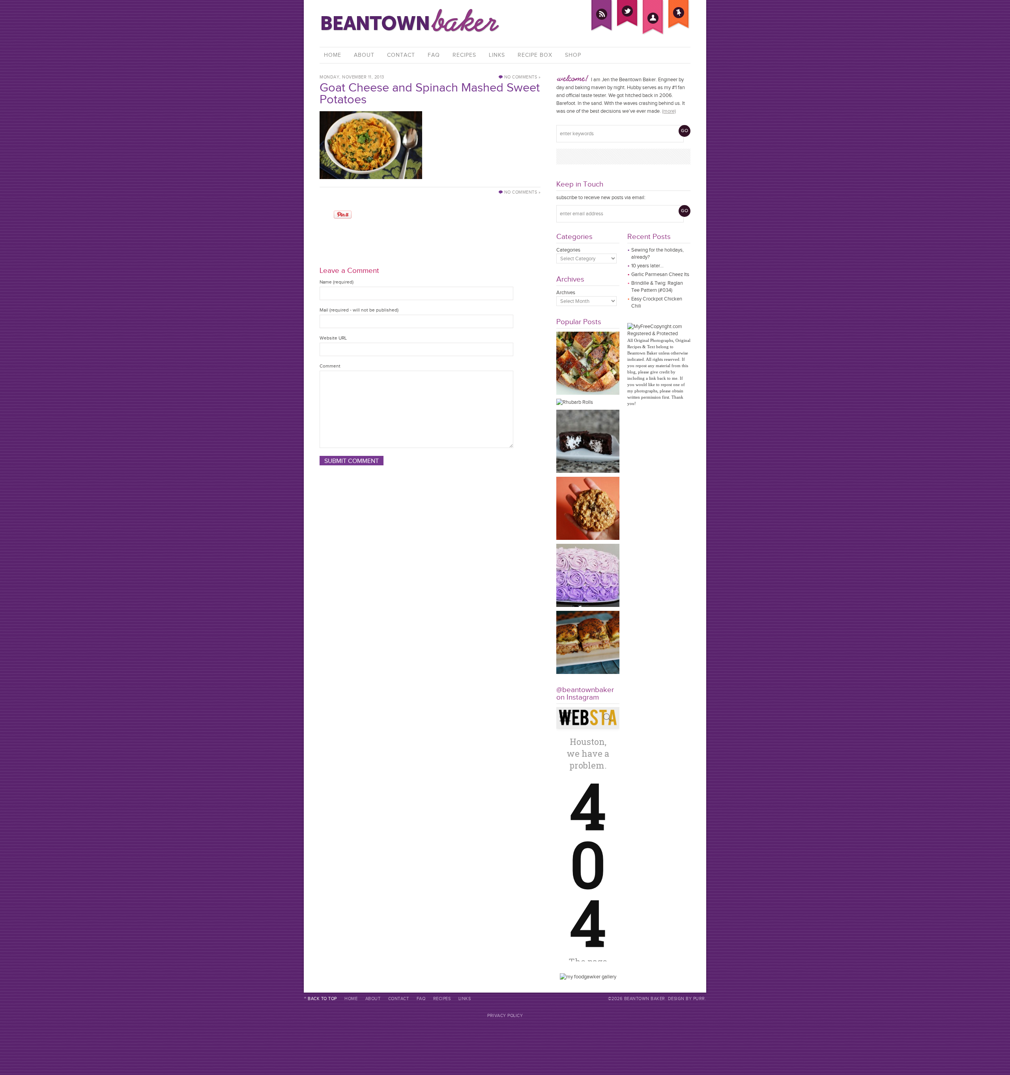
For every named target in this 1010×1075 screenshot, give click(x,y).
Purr (699, 998)
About (364, 55)
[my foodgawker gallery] (588, 977)
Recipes (464, 55)
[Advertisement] (430, 233)
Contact (401, 55)
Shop (573, 55)
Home (332, 55)
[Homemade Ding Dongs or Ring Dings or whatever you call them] (587, 471)
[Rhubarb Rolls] (574, 402)
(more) (669, 111)
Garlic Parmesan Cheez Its (660, 274)
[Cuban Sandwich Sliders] (587, 672)
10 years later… (647, 266)
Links (497, 55)
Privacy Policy (505, 1015)
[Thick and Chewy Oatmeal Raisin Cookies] (587, 538)
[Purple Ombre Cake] (587, 605)
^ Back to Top (320, 998)
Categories (568, 250)
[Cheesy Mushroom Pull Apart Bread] (587, 393)
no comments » (522, 77)
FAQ (434, 55)
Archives (565, 292)
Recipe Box (535, 55)
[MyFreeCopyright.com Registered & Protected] (658, 333)
